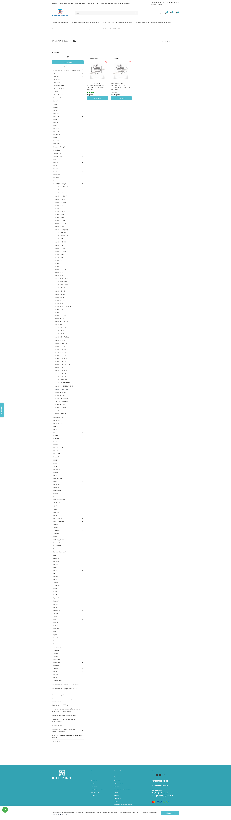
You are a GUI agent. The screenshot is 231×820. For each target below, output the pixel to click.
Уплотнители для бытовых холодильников (85, 22)
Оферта (116, 801)
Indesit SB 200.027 (61, 377)
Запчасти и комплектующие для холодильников (62, 700)
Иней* (55, 595)
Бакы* (55, 567)
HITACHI (56, 177)
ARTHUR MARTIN (58, 89)
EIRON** (56, 128)
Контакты (91, 3)
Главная (54, 29)
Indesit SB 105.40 (60, 349)
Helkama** (56, 174)
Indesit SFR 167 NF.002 (62, 383)
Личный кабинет (118, 771)
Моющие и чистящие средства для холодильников (63, 720)
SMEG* (55, 515)
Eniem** (56, 141)
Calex (55, 104)
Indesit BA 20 (59, 208)
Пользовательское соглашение (123, 804)
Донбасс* (56, 586)
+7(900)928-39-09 (160, 793)
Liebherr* (56, 438)
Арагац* (56, 564)
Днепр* (55, 582)
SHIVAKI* (56, 512)
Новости (116, 795)
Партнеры (117, 777)
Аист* (55, 555)
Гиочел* (55, 579)
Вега (54, 573)
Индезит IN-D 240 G (61, 401)
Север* (55, 656)
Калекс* (56, 604)
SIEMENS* (56, 503)
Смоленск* (57, 662)
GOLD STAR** (57, 159)
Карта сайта (117, 798)
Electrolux (56, 135)
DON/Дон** (57, 150)
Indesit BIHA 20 (60, 248)
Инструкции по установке (104, 3)
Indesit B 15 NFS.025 (61, 187)
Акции (84, 3)
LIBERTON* (56, 435)
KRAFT (55, 426)
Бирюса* (56, 570)
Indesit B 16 (58, 190)
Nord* (55, 463)
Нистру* (56, 628)
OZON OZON (56, 741)
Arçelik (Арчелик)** (59, 86)
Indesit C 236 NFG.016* (62, 285)
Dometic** (56, 122)
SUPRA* (56, 524)
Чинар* (55, 671)
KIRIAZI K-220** (58, 423)
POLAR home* (57, 478)
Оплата (70, 3)
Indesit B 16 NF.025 (61, 196)
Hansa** (55, 171)
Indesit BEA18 (59, 214)
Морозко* (56, 622)
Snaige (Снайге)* (59, 518)
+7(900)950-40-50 (157, 2)
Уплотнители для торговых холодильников (117, 22)
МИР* (55, 619)
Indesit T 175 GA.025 (61, 389)
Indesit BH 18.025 (60, 223)
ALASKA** (56, 79)
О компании (63, 3)
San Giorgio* (57, 491)
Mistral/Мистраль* (59, 454)
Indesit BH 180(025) (61, 230)
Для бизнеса (118, 3)
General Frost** (58, 156)
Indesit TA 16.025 (60, 392)
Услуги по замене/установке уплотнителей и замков (67, 736)
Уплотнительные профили (60, 22)
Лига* (55, 616)
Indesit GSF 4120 (60, 315)
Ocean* (55, 466)
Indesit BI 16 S (59, 217)
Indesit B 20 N (59, 205)
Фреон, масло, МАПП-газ (60, 705)
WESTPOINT (57, 546)
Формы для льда (57, 725)
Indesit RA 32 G (60, 340)
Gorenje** (56, 162)
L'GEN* (55, 445)
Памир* (55, 644)
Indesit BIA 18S (59, 245)
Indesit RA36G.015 (61, 343)
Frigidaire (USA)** (59, 147)
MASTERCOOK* (58, 448)
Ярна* (55, 677)
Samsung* (56, 487)
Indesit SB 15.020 (60, 352)
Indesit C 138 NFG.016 (62, 279)
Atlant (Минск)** (58, 95)
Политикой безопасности (60, 814)
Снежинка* (57, 665)
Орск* (55, 635)
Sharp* (55, 509)
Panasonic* (57, 469)
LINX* (55, 441)
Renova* (56, 475)
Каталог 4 (58, 410)
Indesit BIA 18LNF (60, 233)
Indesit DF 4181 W (60, 303)
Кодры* (55, 607)
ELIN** (55, 138)
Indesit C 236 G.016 (61, 282)
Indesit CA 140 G (60, 297)
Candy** (56, 110)
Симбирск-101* (58, 659)
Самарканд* (57, 647)
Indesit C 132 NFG (60, 269)
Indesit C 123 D (60, 263)
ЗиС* (55, 592)
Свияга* (56, 653)
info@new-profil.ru (173, 2)
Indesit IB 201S (59, 260)
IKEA (54, 181)
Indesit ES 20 (59, 312)
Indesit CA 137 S (60, 294)
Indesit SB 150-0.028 (61, 358)
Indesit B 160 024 (60, 193)
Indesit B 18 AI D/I (60, 202)
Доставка (78, 3)
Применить (68, 62)
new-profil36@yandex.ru (162, 795)
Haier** (55, 165)
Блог (115, 774)
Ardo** (55, 92)
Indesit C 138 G (60, 276)
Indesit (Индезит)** (97, 29)
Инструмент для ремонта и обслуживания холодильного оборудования (66, 710)
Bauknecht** (57, 98)
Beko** (55, 101)
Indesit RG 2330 (60, 346)
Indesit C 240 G (60, 291)
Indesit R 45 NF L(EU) (62, 337)
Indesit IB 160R (60, 254)
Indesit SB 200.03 (61, 374)
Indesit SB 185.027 (61, 371)
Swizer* (55, 527)
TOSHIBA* (56, 530)
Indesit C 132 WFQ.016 (62, 272)
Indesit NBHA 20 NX (61, 322)
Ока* (54, 632)
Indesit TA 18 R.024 (61, 395)
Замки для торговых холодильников (64, 715)
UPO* (55, 537)
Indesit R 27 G (59, 334)
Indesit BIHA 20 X (60, 251)
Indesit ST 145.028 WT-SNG (64, 386)
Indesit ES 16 (59, 309)
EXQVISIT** (57, 144)
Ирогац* (56, 598)
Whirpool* (56, 549)
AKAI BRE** (57, 76)
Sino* (55, 506)
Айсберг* (56, 558)
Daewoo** (56, 116)
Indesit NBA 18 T (60, 318)
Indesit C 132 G (60, 266)
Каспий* (56, 601)
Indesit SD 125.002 (61, 407)
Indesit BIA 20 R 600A (62, 236)
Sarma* (55, 497)
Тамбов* (56, 668)
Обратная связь (118, 783)
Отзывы (116, 792)
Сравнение (117, 786)
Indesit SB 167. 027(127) (62, 364)
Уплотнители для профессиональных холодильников (153, 22)
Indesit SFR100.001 (61, 380)
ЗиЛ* (55, 589)
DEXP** (55, 119)
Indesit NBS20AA (60, 404)
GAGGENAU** (57, 153)
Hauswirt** (56, 168)
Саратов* (56, 650)
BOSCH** (56, 107)
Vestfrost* (56, 543)
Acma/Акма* (57, 681)
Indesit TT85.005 (60, 413)
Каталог (54, 3)
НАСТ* (55, 625)
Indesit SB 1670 (60, 367)
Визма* (55, 576)
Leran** (55, 429)
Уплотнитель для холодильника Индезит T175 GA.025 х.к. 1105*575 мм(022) (96, 86)
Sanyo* (55, 494)
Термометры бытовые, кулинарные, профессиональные (64, 730)
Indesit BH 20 (59, 227)
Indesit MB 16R (59, 325)
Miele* (55, 451)
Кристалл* (56, 610)
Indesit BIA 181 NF (60, 242)
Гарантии (127, 3)
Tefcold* (56, 533)
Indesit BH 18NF (60, 220)
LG (54, 432)
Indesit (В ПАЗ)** (58, 417)
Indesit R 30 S (59, 331)
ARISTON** (56, 82)
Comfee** (56, 113)
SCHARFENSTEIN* (59, 500)
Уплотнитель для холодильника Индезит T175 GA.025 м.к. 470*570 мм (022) (120, 86)
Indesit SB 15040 (60, 361)
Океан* (55, 638)
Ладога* (56, 613)
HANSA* (56, 472)
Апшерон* (56, 561)
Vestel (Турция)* (58, 540)
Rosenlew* (56, 484)
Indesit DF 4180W (60, 300)
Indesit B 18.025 (60, 199)
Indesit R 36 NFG (60, 328)
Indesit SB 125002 (61, 355)
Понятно (170, 813)
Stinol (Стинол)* (58, 521)
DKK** (55, 125)
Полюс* (55, 641)
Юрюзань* (56, 674)
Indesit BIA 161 (59, 239)
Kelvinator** (57, 420)
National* (56, 457)
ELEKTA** (56, 132)
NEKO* (55, 460)
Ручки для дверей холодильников (63, 695)
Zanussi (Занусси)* (59, 552)
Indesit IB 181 (59, 257)
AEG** (55, 73)
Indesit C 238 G (60, 288)
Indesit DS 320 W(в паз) (63, 306)
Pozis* (55, 481)
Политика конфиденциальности (123, 789)
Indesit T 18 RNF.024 (61, 398)
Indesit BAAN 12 (60, 211)
